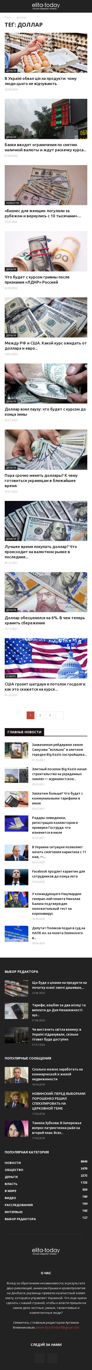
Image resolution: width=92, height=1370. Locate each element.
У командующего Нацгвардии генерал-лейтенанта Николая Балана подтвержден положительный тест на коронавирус (56, 903)
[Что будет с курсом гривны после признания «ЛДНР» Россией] (46, 251)
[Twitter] (52, 1358)
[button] (85, 6)
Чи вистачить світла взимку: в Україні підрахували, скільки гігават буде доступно (56, 1034)
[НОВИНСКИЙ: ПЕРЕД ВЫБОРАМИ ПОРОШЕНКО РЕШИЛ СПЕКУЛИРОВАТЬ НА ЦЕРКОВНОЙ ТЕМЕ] (16, 1099)
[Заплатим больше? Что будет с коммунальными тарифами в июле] (16, 799)
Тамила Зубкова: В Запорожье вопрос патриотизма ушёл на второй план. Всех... (56, 1128)
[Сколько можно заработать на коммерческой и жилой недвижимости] (16, 1075)
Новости (12, 203)
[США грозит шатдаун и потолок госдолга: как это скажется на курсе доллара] (46, 658)
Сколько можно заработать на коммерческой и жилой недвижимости (57, 1074)
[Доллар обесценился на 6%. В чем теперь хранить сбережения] (46, 592)
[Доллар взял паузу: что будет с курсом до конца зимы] (46, 383)
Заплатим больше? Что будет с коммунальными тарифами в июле (57, 798)
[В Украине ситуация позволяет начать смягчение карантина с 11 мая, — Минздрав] (16, 853)
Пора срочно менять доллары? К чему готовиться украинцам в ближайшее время (41, 480)
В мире (11, 676)
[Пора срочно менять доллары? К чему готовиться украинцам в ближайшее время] (46, 450)
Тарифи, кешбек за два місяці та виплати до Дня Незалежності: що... (59, 1010)
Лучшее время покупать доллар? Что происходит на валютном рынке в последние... (41, 551)
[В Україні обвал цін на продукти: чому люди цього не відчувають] (46, 53)
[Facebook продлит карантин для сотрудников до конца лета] (16, 877)
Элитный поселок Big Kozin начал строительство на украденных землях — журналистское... (59, 774)
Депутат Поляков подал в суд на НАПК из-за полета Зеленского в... (58, 933)
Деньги (11, 70)
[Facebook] (39, 1358)
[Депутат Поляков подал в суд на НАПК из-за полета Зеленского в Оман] (16, 934)
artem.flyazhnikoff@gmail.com (57, 1327)
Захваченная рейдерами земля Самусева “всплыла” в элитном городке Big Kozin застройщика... (59, 749)
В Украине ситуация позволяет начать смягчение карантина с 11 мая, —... (59, 852)
